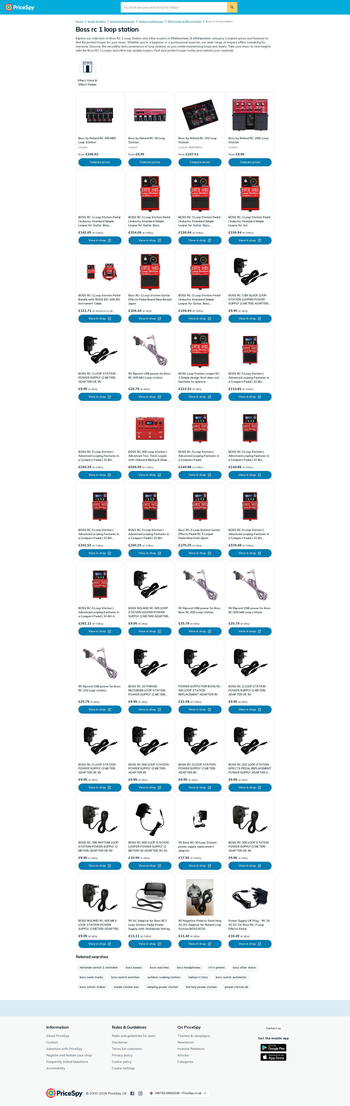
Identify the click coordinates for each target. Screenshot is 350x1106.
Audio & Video (97, 21)
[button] (273, 1028)
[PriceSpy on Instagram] (140, 1093)
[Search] (232, 7)
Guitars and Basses (151, 21)
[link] (100, 130)
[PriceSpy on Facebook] (132, 1093)
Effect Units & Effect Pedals (185, 21)
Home (79, 21)
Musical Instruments (122, 21)
